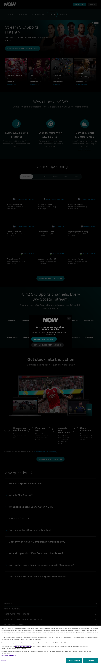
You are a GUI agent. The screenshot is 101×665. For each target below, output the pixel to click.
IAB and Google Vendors (8, 655)
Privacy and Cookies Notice (23, 646)
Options (3, 660)
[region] (50, 645)
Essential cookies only (73, 660)
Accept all (91, 660)
